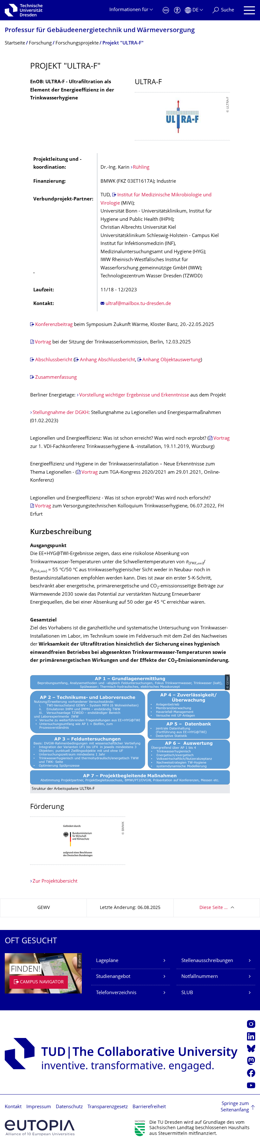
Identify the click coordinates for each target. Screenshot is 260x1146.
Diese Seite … (213, 908)
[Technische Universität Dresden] (23, 10)
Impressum (38, 1107)
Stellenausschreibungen (207, 961)
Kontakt (13, 1107)
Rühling (141, 167)
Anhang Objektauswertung (171, 360)
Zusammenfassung (56, 377)
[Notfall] (165, 10)
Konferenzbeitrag (54, 324)
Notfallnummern (199, 976)
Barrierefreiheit (149, 1107)
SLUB (187, 993)
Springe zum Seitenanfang (235, 1107)
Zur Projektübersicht (55, 881)
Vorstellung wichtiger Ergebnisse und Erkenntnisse (134, 395)
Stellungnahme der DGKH (60, 412)
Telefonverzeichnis (116, 993)
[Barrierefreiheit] (177, 10)
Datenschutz (69, 1107)
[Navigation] (249, 10)
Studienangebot (113, 976)
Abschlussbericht (53, 360)
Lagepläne (107, 961)
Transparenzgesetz (108, 1107)
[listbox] (182, 116)
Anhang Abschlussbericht (107, 360)
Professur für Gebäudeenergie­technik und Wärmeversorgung (100, 31)
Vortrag (43, 342)
